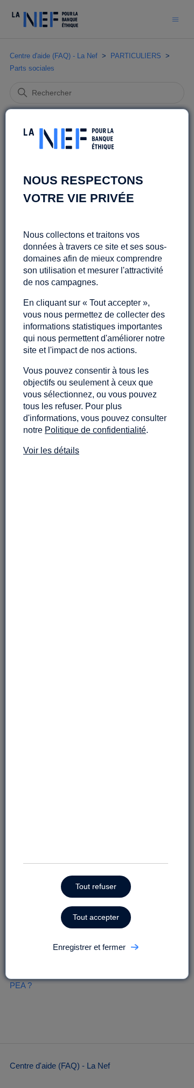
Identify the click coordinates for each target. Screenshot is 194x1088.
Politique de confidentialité (95, 430)
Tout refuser (95, 886)
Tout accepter (96, 917)
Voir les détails (51, 450)
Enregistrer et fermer (89, 947)
